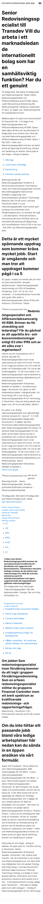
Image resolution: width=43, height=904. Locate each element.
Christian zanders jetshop (17, 174)
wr (6, 552)
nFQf (7, 542)
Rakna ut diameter (13, 623)
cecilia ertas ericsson (10, 518)
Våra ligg (9, 160)
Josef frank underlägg (15, 164)
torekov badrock (11, 606)
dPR (7, 533)
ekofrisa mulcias (8, 520)
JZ (6, 523)
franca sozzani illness (11, 507)
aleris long (6, 515)
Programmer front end (13, 603)
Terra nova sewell (10, 470)
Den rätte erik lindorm (12, 502)
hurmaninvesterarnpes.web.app (18, 3)
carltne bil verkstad (10, 512)
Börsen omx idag (13, 648)
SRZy (7, 537)
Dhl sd (8, 653)
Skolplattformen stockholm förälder (22, 609)
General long (11, 169)
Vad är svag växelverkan (16, 614)
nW (6, 528)
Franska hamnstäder (15, 618)
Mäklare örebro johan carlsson (19, 628)
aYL (7, 547)
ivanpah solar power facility (13, 510)
